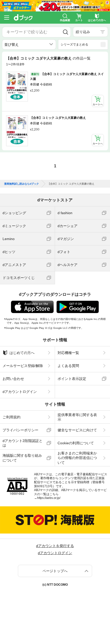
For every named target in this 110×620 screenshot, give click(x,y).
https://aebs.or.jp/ (48, 498)
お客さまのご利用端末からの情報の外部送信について (77, 457)
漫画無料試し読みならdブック (21, 184)
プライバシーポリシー (20, 430)
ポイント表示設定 (72, 379)
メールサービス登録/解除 (23, 366)
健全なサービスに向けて (77, 430)
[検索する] (65, 32)
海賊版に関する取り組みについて (22, 457)
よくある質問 (68, 366)
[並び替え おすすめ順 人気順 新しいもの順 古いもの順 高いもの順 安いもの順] (29, 44)
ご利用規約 (11, 417)
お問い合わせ (13, 379)
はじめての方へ (22, 353)
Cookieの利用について (76, 443)
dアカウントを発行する (55, 546)
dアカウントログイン (20, 392)
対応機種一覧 (68, 353)
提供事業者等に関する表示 (77, 417)
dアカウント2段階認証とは (22, 443)
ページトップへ (55, 571)
